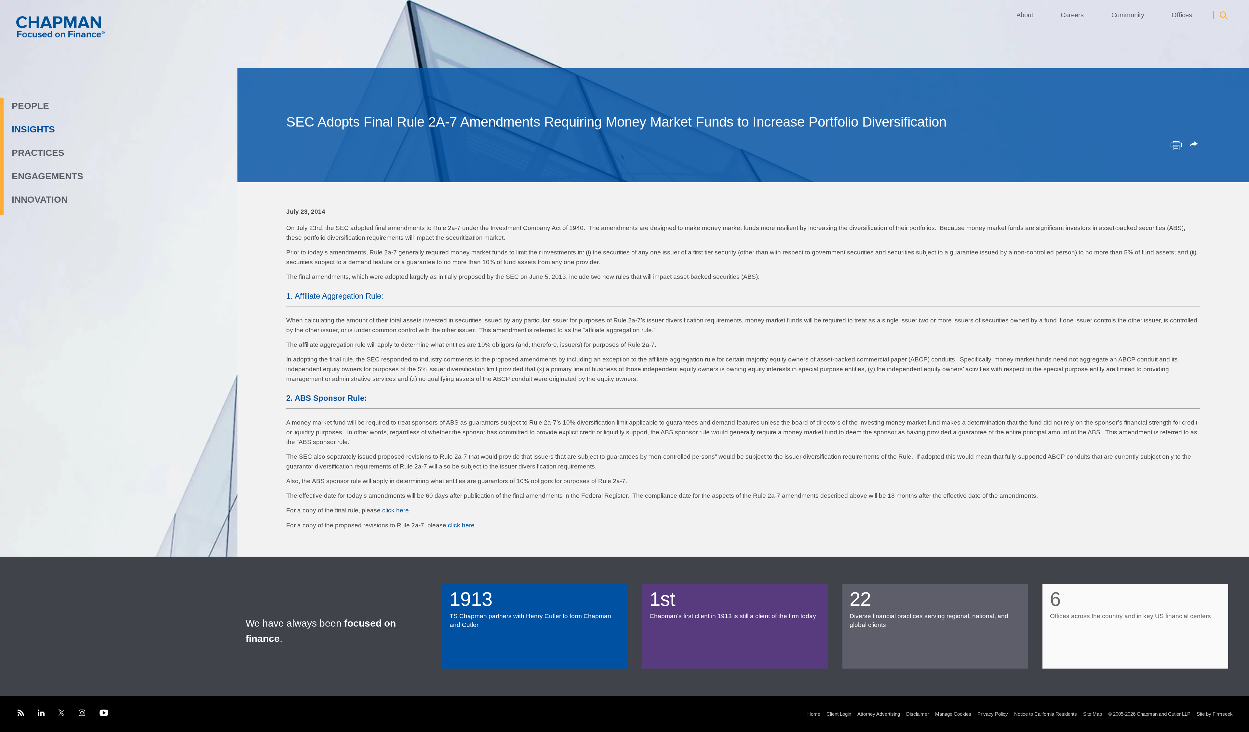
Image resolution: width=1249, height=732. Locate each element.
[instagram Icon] (82, 714)
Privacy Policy (992, 714)
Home (813, 714)
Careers (1072, 15)
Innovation (40, 200)
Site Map (1092, 714)
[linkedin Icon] (41, 714)
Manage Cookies (953, 714)
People (30, 106)
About (1024, 15)
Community (1127, 15)
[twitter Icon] (61, 714)
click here (395, 510)
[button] (1194, 144)
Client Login (838, 714)
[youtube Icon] (104, 714)
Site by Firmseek (1215, 714)
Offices (1182, 15)
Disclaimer (917, 714)
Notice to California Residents (1045, 714)
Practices (38, 153)
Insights (33, 129)
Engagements (47, 176)
